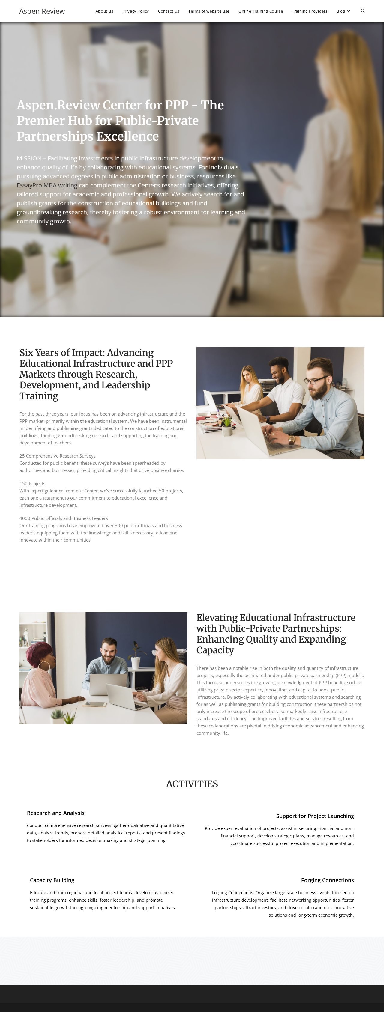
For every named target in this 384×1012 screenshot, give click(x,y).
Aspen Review (42, 11)
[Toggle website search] (362, 11)
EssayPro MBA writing (47, 185)
